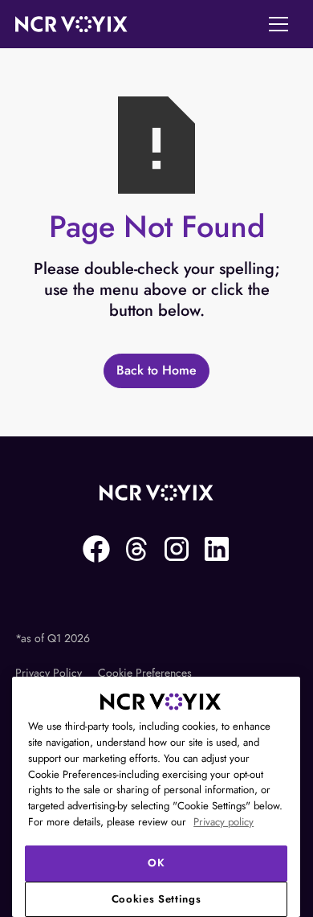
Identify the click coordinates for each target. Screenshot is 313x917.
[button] (278, 24)
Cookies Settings (156, 899)
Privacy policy (223, 821)
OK (156, 862)
